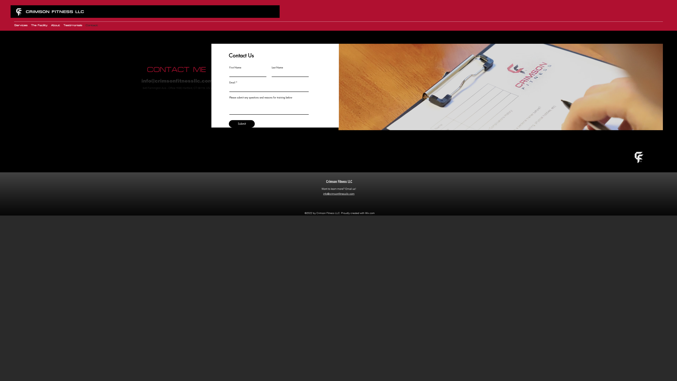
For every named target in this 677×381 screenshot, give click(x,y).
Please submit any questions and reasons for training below (260, 97)
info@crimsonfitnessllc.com (177, 81)
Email (232, 82)
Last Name (277, 67)
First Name (235, 67)
